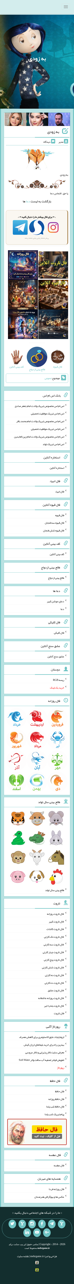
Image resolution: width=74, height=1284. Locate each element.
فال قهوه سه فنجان (54, 522)
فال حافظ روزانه (56, 1098)
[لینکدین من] (27, 1232)
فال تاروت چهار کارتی (53, 952)
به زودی (37, 58)
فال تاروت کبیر (56, 921)
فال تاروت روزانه (55, 913)
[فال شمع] (23, 295)
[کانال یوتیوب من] (37, 1232)
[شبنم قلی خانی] (15, 120)
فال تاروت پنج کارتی (54, 959)
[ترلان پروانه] (37, 120)
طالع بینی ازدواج (56, 577)
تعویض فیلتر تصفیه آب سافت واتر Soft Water (41, 1060)
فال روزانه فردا (56, 1189)
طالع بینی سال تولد (54, 890)
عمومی (48, 378)
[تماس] (22, 1224)
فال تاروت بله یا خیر (54, 1005)
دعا (28, 201)
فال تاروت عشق (56, 990)
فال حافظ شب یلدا (55, 1106)
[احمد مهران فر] (59, 120)
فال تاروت (59, 1013)
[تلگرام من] (52, 1224)
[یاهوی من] (61, 1224)
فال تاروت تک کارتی (54, 936)
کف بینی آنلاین (57, 554)
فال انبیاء (59, 491)
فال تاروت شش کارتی (53, 967)
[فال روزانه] (23, 265)
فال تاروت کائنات (55, 929)
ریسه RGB (58, 680)
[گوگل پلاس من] (47, 1232)
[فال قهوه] (53, 295)
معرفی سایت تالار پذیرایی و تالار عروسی (44, 1052)
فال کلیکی (59, 632)
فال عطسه (59, 1165)
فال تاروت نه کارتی (54, 975)
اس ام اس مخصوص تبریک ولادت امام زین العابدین (39, 436)
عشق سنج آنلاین (55, 656)
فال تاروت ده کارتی (54, 982)
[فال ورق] (23, 325)
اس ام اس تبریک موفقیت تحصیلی (47, 413)
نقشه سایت (23, 1256)
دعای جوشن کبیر (55, 601)
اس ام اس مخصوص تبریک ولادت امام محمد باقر (40, 421)
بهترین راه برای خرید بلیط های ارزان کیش (44, 1044)
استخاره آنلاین (57, 467)
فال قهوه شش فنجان (53, 530)
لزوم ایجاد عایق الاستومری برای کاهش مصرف (41, 1037)
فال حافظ (59, 1091)
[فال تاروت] (53, 265)
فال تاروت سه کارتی (54, 944)
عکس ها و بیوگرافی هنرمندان (49, 1196)
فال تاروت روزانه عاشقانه (51, 998)
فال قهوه (59, 515)
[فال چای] (53, 325)
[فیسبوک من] (42, 1224)
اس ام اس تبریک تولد (53, 444)
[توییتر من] (12, 1224)
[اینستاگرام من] (32, 1224)
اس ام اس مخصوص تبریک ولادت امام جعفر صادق (39, 405)
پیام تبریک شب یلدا (54, 1114)
